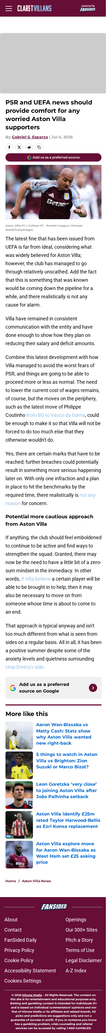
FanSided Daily (20, 940)
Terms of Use (80, 950)
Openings (76, 919)
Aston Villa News (36, 881)
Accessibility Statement (30, 970)
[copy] (39, 147)
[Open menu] (8, 8)
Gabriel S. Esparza (30, 137)
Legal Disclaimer (84, 960)
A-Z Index (76, 970)
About (11, 919)
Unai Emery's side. (25, 667)
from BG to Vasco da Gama (55, 415)
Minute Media (32, 995)
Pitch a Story (79, 940)
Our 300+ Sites (81, 930)
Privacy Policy (19, 950)
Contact (13, 930)
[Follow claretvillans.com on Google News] (93, 688)
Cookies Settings (22, 981)
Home (10, 881)
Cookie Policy (18, 960)
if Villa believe (36, 579)
